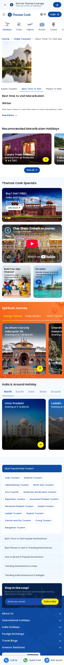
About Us (7, 613)
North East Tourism (43, 484)
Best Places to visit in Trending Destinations (28, 547)
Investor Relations (13, 647)
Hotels (42, 29)
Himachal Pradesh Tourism (19, 506)
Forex (19, 29)
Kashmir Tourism (33, 477)
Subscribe (50, 601)
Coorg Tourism (43, 520)
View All (30, 169)
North (8, 392)
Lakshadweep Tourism (17, 484)
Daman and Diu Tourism (18, 520)
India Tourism (12, 477)
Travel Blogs (10, 640)
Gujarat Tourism (35, 513)
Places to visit (53, 88)
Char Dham (33, 316)
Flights (30, 29)
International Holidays (16, 620)
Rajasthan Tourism (15, 499)
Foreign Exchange (13, 634)
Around (56, 392)
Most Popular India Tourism (19, 468)
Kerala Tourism (46, 506)
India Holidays (11, 627)
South (20, 392)
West (43, 392)
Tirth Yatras (54, 316)
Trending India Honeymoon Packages (24, 575)
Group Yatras (11, 316)
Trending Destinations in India (21, 566)
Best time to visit (31, 88)
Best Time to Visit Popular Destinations (26, 538)
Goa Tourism (12, 492)
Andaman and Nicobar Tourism (39, 492)
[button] (5, 218)
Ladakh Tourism (13, 513)
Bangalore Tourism (15, 527)
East (31, 392)
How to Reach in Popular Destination (24, 556)
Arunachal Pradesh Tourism (44, 499)
